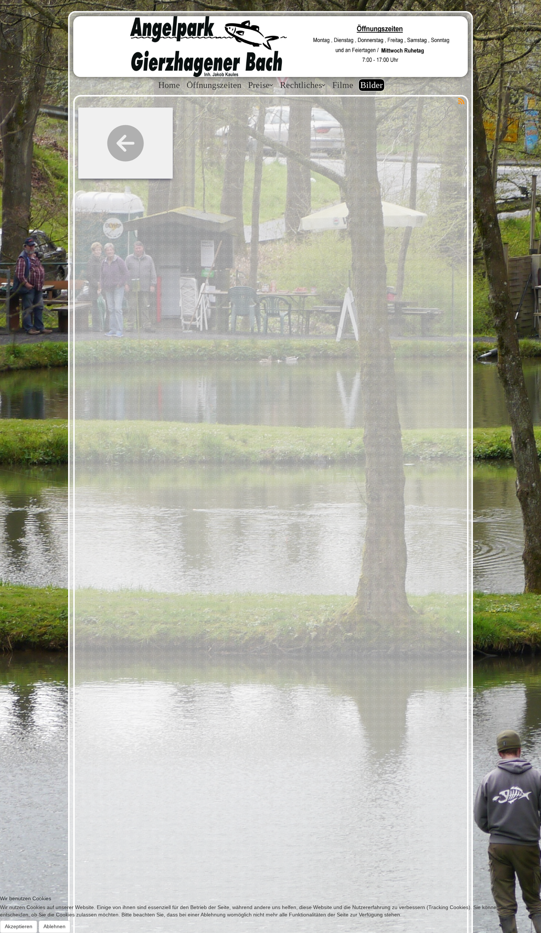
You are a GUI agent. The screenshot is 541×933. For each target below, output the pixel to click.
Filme (342, 85)
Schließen (385, 471)
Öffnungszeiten (214, 85)
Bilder (371, 85)
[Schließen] (141, 382)
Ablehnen (54, 926)
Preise (259, 85)
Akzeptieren (18, 926)
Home (169, 85)
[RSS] (461, 100)
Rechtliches (301, 85)
